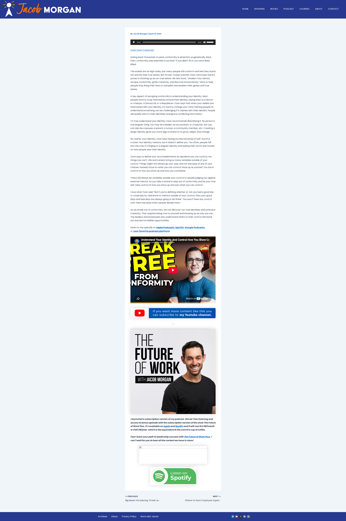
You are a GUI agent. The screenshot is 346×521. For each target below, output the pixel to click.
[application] (173, 42)
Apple (166, 426)
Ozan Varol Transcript (142, 50)
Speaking (259, 8)
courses (304, 8)
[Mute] (204, 42)
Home (245, 8)
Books (274, 8)
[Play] (134, 42)
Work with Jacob (149, 516)
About (318, 8)
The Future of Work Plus (197, 436)
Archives (102, 516)
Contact (333, 8)
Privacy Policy (129, 516)
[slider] (210, 42)
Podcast (288, 8)
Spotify (179, 426)
